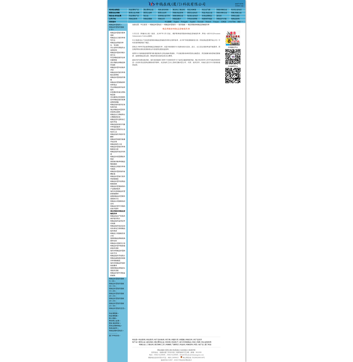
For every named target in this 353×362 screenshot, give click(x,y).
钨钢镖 (168, 344)
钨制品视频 (148, 19)
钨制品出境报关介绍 (117, 243)
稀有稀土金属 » (114, 321)
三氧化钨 (150, 344)
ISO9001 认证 (239, 6)
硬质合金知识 (192, 13)
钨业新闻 (142, 340)
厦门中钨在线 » (114, 336)
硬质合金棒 (148, 13)
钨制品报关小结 (116, 144)
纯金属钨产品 (134, 10)
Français (216, 22)
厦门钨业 (208, 344)
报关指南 (182, 25)
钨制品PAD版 (222, 19)
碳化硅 (219, 16)
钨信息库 (149, 340)
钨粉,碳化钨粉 (163, 10)
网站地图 (160, 350)
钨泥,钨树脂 (191, 10)
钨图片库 (175, 340)
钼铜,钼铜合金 (178, 16)
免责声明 (192, 350)
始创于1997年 (239, 4)
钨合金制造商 (206, 342)
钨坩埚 (167, 342)
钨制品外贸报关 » (115, 25)
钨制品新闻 (133, 19)
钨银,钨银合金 (236, 13)
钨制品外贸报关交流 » (117, 308)
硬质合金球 (162, 13)
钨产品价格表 (159, 340)
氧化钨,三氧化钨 (179, 10)
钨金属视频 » (114, 313)
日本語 (223, 22)
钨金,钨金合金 (207, 13)
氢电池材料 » (114, 328)
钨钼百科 (189, 340)
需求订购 (168, 350)
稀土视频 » (113, 318)
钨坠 (195, 344)
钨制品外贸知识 (155, 25)
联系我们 (176, 350)
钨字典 (167, 340)
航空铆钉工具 (160, 344)
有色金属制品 (207, 16)
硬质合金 (142, 342)
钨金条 (182, 344)
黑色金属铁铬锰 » (115, 326)
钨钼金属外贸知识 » (116, 331)
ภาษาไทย (232, 22)
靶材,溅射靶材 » (115, 323)
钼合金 (146, 16)
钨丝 (194, 342)
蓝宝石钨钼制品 (185, 342)
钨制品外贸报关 (170, 25)
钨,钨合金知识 (236, 10)
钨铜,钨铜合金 (222, 10)
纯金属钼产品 (134, 16)
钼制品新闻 (235, 19)
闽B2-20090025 (173, 358)
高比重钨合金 (148, 10)
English (176, 22)
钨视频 (182, 340)
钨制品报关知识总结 (117, 226)
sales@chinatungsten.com (195, 355)
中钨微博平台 (233, 66)
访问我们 (184, 350)
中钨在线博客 (192, 19)
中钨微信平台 (233, 47)
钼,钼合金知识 (192, 16)
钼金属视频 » (114, 316)
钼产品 (201, 344)
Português (184, 22)
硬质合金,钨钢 (134, 13)
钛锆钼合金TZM (164, 16)
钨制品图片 (177, 19)
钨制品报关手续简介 (117, 256)
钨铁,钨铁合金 (222, 13)
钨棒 (198, 342)
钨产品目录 (198, 340)
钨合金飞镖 (206, 10)
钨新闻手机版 (207, 19)
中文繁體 (168, 22)
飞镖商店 (175, 344)
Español (192, 22)
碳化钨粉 (149, 342)
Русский (200, 22)
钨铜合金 (142, 344)
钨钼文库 (161, 19)
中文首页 (144, 25)
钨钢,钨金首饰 (178, 13)
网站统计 (188, 360)
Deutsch (208, 22)
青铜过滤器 (235, 16)
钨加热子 (175, 342)
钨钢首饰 (189, 344)
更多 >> (240, 22)
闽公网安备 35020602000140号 (193, 358)
